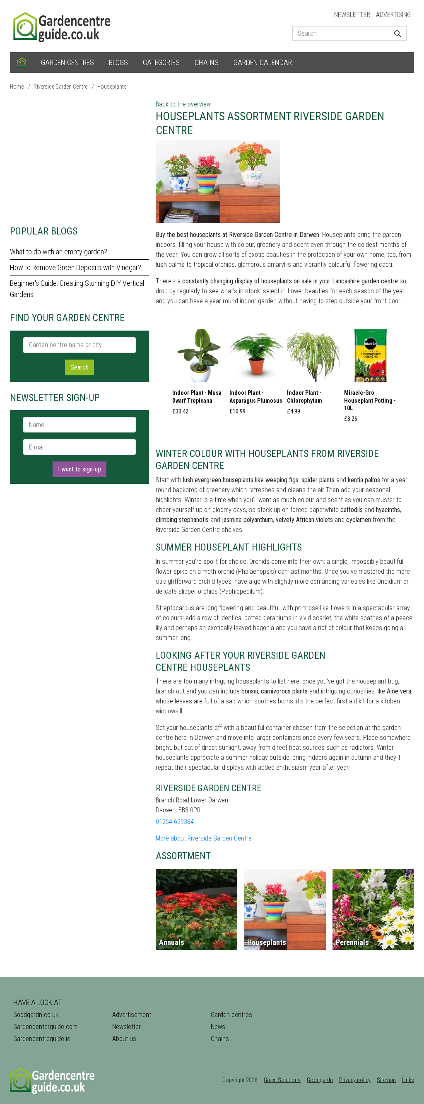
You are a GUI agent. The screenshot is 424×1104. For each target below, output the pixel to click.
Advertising (393, 15)
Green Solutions (282, 1080)
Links (408, 1080)
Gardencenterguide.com (45, 1027)
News (218, 1027)
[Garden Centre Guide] (63, 25)
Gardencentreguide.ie (41, 1039)
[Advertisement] (79, 157)
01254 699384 (175, 822)
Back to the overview (183, 104)
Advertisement (131, 1015)
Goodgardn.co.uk (35, 1015)
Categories (161, 62)
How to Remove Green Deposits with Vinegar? (75, 267)
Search (79, 367)
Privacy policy (355, 1080)
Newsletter (352, 15)
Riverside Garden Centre (60, 86)
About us (124, 1039)
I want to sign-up (79, 469)
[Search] (397, 33)
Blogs (118, 62)
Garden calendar (263, 62)
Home (17, 86)
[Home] (22, 62)
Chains (207, 62)
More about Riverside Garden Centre (204, 838)
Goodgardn (320, 1080)
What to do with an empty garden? (58, 251)
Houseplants (112, 86)
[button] (198, 374)
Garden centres (67, 62)
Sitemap (386, 1080)
